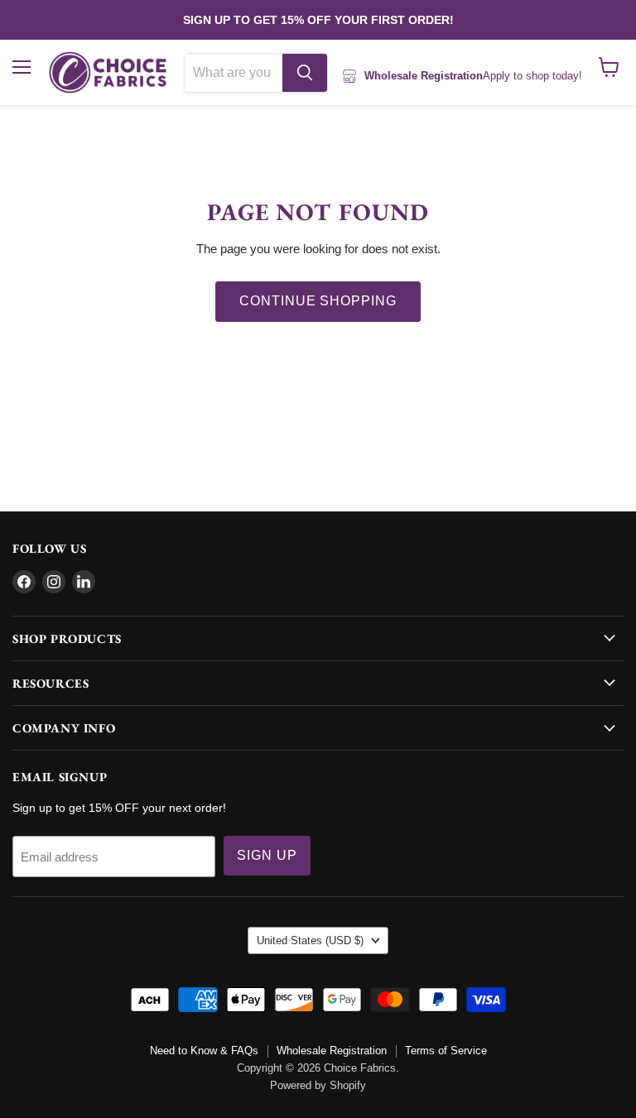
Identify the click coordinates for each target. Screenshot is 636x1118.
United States (310, 940)
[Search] (304, 73)
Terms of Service (446, 1050)
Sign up (267, 855)
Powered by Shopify (318, 1085)
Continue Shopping (318, 301)
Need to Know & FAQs (204, 1050)
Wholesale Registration (332, 1050)
